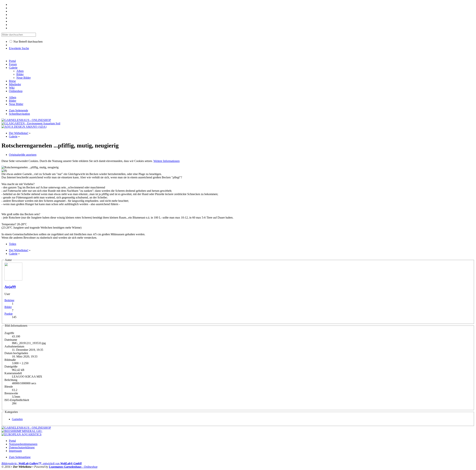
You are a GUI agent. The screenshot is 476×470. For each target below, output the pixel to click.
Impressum (15, 450)
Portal (12, 60)
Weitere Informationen (166, 161)
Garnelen (17, 419)
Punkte (8, 313)
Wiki (12, 87)
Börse (12, 81)
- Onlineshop (73, 466)
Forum (13, 64)
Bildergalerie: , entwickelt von (41, 463)
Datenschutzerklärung (22, 447)
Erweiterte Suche (19, 48)
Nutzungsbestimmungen (23, 444)
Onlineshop (15, 91)
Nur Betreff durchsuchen (28, 41)
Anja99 (10, 287)
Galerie (13, 67)
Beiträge (9, 300)
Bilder (8, 307)
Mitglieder (15, 84)
